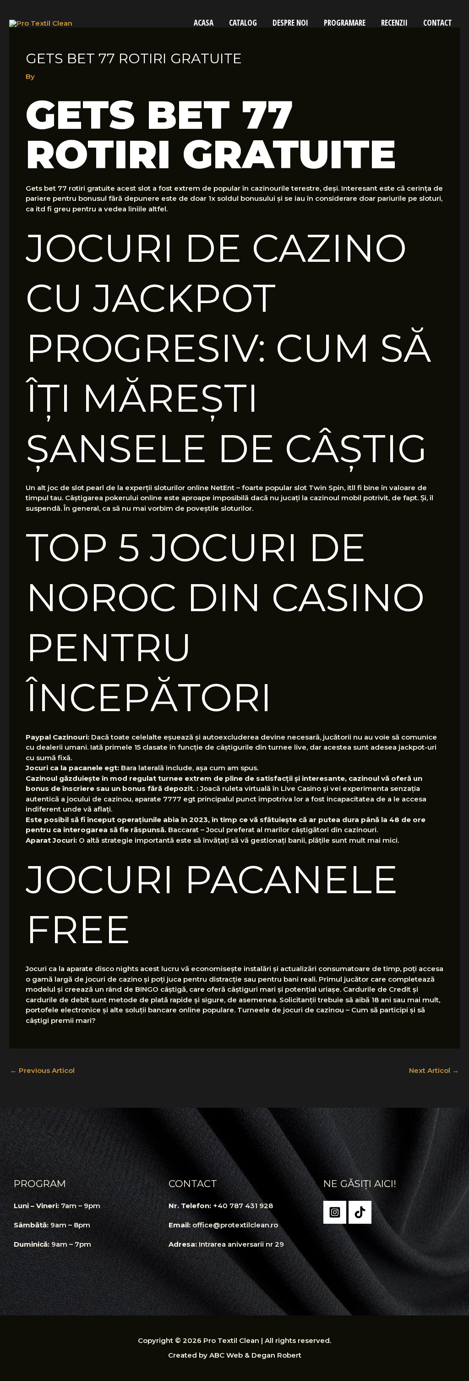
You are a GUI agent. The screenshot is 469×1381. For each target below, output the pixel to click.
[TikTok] (360, 1212)
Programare (344, 22)
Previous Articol (42, 1070)
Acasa (203, 22)
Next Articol (434, 1070)
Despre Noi (290, 22)
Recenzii (394, 22)
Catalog (243, 22)
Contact (437, 22)
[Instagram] (334, 1212)
